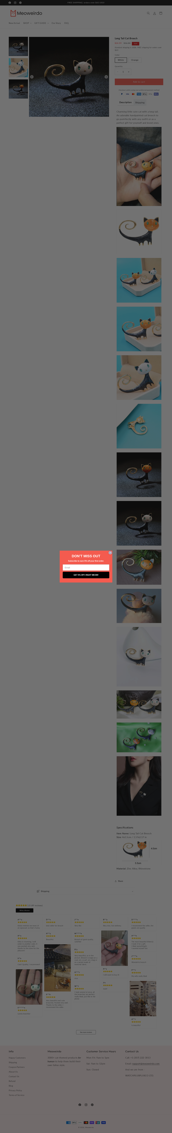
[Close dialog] (110, 553)
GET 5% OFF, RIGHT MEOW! (86, 575)
